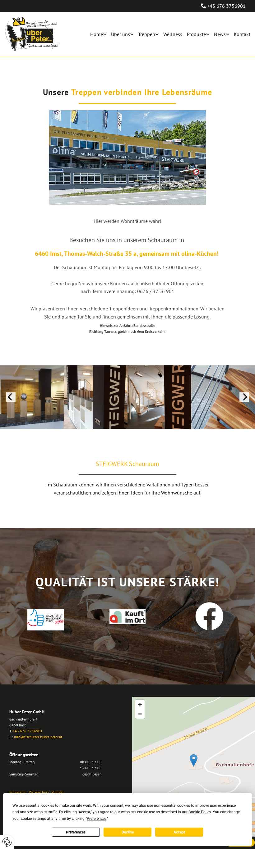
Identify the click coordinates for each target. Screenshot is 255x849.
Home (96, 34)
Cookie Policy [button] (199, 812)
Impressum (17, 792)
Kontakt (242, 34)
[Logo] (32, 34)
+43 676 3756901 (226, 6)
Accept (179, 832)
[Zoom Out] (140, 714)
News (220, 34)
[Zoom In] (140, 704)
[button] (193, 760)
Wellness (172, 34)
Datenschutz (39, 792)
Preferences (76, 832)
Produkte (196, 34)
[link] (96, 34)
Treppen (146, 34)
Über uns (120, 34)
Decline (128, 832)
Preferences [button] (96, 818)
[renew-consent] (7, 842)
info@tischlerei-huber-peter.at (38, 736)
